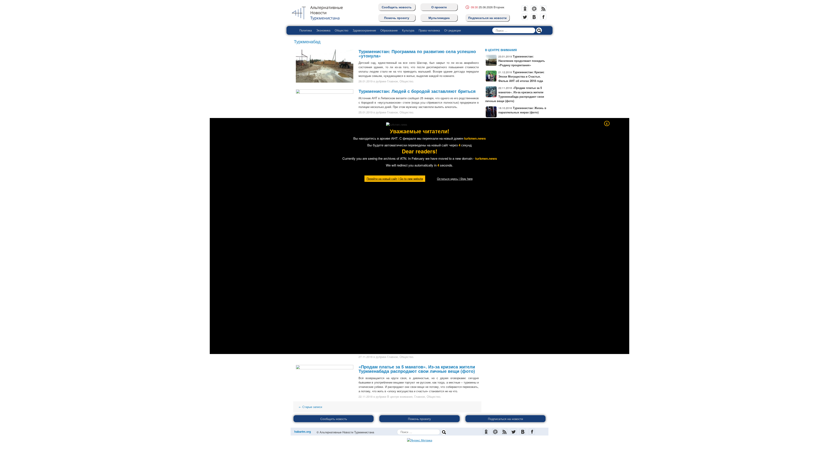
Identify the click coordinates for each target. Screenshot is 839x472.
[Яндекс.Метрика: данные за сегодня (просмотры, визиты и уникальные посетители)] (419, 440)
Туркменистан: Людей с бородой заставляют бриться (417, 91)
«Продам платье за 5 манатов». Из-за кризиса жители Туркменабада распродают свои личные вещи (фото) (417, 368)
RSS (543, 8)
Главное (392, 81)
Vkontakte (534, 17)
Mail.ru (534, 8)
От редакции (452, 30)
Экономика (323, 30)
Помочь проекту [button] (419, 418)
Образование (389, 30)
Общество (341, 30)
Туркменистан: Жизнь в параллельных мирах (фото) (522, 110)
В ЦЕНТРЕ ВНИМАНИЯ (501, 50)
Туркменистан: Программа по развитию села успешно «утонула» (417, 53)
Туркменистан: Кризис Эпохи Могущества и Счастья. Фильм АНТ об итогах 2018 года (521, 76)
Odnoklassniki (525, 8)
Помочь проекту (396, 18)
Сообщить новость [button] (333, 418)
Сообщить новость (397, 7)
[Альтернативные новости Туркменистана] (321, 12)
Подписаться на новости (487, 18)
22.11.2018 (366, 396)
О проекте (439, 7)
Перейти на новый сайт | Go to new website (395, 179)
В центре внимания (400, 396)
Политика (305, 30)
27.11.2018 (366, 357)
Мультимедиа (439, 18)
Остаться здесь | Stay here (455, 179)
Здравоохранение (364, 30)
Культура (408, 30)
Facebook (543, 17)
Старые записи (310, 407)
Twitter (525, 17)
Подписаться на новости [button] (505, 418)
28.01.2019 (366, 81)
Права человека (429, 30)
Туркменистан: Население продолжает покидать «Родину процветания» (521, 60)
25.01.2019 (366, 112)
